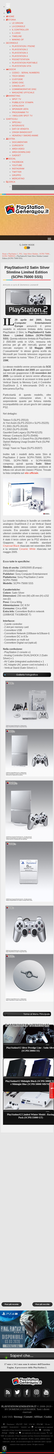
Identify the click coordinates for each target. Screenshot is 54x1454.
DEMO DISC (18, 82)
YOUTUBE (17, 165)
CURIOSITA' (18, 145)
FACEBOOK (17, 162)
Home (4, 254)
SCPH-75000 (44, 254)
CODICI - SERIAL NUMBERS (25, 72)
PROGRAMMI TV (20, 112)
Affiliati (38, 1416)
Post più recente (12, 1304)
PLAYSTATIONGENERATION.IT (18, 1406)
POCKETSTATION (20, 59)
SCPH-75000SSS (9, 256)
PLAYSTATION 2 (20, 49)
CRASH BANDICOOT (22, 132)
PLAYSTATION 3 (20, 53)
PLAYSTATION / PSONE (23, 46)
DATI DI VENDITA (20, 129)
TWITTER (16, 172)
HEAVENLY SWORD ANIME (25, 135)
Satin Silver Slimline (31, 254)
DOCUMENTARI (19, 142)
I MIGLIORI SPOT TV (22, 115)
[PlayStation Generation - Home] (9, 13)
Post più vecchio (42, 1304)
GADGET (16, 155)
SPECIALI (16, 122)
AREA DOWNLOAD (21, 152)
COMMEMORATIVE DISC (24, 89)
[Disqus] (27, 1175)
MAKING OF (18, 39)
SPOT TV (16, 99)
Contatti (28, 1416)
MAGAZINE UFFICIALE (23, 92)
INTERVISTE (18, 125)
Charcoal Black (11, 546)
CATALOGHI (18, 106)
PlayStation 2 (13, 254)
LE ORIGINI (17, 23)
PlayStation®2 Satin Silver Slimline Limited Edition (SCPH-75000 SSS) (27, 272)
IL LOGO (16, 33)
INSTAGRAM (18, 168)
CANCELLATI (18, 86)
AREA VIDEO (18, 149)
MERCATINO (18, 178)
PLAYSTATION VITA (21, 66)
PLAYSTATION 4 (20, 56)
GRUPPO (16, 175)
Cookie (48, 1416)
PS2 (21, 254)
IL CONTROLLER (20, 29)
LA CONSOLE (18, 26)
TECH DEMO (18, 76)
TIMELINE (17, 36)
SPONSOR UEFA (20, 109)
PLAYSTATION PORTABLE (25, 63)
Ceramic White (27, 549)
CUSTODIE (17, 79)
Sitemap (18, 1416)
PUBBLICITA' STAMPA (22, 102)
